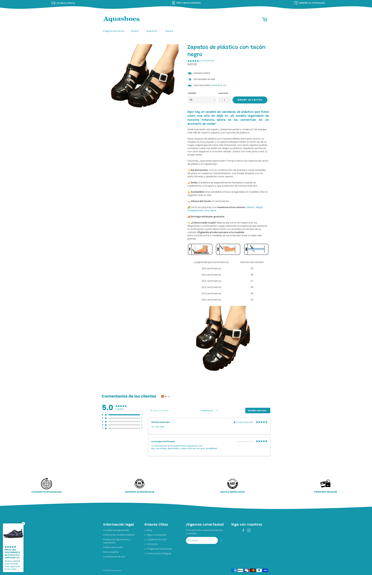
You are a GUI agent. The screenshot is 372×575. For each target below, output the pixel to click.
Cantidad (223, 93)
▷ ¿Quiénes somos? (156, 539)
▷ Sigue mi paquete (156, 534)
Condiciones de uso (114, 556)
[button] (200, 61)
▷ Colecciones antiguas (158, 553)
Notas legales (111, 552)
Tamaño (191, 93)
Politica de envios (113, 547)
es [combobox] (166, 396)
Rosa (213, 210)
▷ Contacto (151, 544)
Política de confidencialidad (119, 534)
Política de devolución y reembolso (116, 541)
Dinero (250, 207)
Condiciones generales (116, 530)
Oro (207, 210)
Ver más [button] (159, 426)
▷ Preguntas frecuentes (158, 548)
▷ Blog (148, 530)
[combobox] (209, 410)
